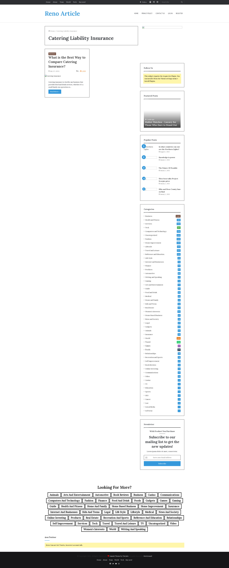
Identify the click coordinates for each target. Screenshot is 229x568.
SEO (146, 395)
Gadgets (148, 327)
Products (148, 269)
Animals (148, 331)
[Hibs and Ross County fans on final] (150, 192)
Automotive (150, 273)
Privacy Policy (147, 13)
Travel (148, 342)
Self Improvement (152, 361)
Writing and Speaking (153, 277)
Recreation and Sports (154, 357)
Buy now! (82, 2)
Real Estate (149, 308)
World (68, 2)
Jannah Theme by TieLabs (118, 556)
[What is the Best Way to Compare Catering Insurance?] (67, 76)
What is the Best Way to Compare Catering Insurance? (66, 61)
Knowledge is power (167, 157)
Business (52, 54)
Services (148, 224)
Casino (148, 380)
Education (149, 388)
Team (62, 2)
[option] (162, 114)
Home (48, 2)
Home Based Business (153, 315)
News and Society (152, 319)
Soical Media (150, 407)
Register (179, 13)
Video (147, 376)
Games (147, 346)
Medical (148, 296)
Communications (151, 372)
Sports (148, 392)
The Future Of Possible (168, 168)
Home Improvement (153, 243)
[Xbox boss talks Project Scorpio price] (150, 181)
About (55, 2)
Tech (75, 2)
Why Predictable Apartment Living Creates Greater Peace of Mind (162, 122)
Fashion (148, 239)
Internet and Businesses (154, 262)
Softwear (148, 411)
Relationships (150, 353)
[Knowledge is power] (150, 160)
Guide (147, 289)
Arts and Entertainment (154, 285)
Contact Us (160, 13)
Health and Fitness (152, 220)
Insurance (149, 334)
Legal (147, 323)
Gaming (148, 281)
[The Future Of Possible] (150, 171)
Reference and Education (154, 254)
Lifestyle (148, 247)
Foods (147, 350)
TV (146, 384)
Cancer (148, 399)
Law (146, 403)
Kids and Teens (151, 304)
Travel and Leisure (152, 250)
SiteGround (148, 556)
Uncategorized (151, 235)
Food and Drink (151, 292)
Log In (170, 13)
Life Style (148, 258)
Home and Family (151, 300)
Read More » (54, 92)
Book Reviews (150, 365)
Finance (148, 266)
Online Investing (151, 369)
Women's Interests (152, 311)
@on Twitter (50, 537)
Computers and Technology (156, 231)
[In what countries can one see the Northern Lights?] (150, 150)
